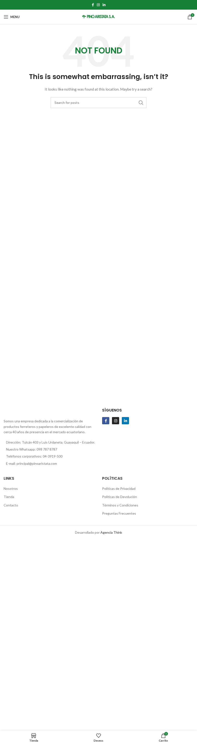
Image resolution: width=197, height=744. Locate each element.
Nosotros (11, 488)
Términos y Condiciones (120, 505)
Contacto (11, 505)
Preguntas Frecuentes (119, 513)
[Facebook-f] (105, 420)
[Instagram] (115, 420)
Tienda (9, 497)
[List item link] (49, 449)
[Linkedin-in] (125, 420)
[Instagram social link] (98, 5)
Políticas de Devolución (119, 497)
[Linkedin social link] (104, 5)
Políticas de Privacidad (118, 488)
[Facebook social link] (92, 5)
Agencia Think (111, 532)
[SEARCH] (141, 102)
